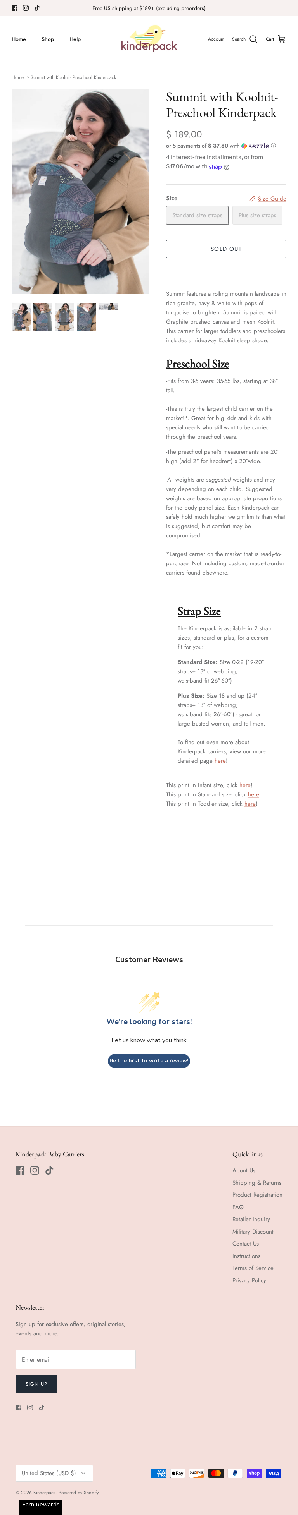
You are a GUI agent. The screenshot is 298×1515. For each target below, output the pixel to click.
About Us (243, 1170)
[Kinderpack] (149, 39)
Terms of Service (253, 1268)
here (220, 761)
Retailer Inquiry (251, 1219)
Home (19, 39)
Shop (48, 39)
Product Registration (257, 1195)
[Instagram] (26, 8)
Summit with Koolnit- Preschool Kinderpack (73, 77)
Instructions (246, 1256)
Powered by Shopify (79, 1492)
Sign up (36, 1384)
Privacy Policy (249, 1280)
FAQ (238, 1207)
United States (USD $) (49, 1473)
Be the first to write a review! (149, 1060)
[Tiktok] (37, 8)
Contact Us (245, 1243)
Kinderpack (44, 1492)
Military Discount (253, 1231)
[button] (221, 145)
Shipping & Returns (256, 1183)
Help (75, 39)
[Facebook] (14, 8)
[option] (80, 191)
